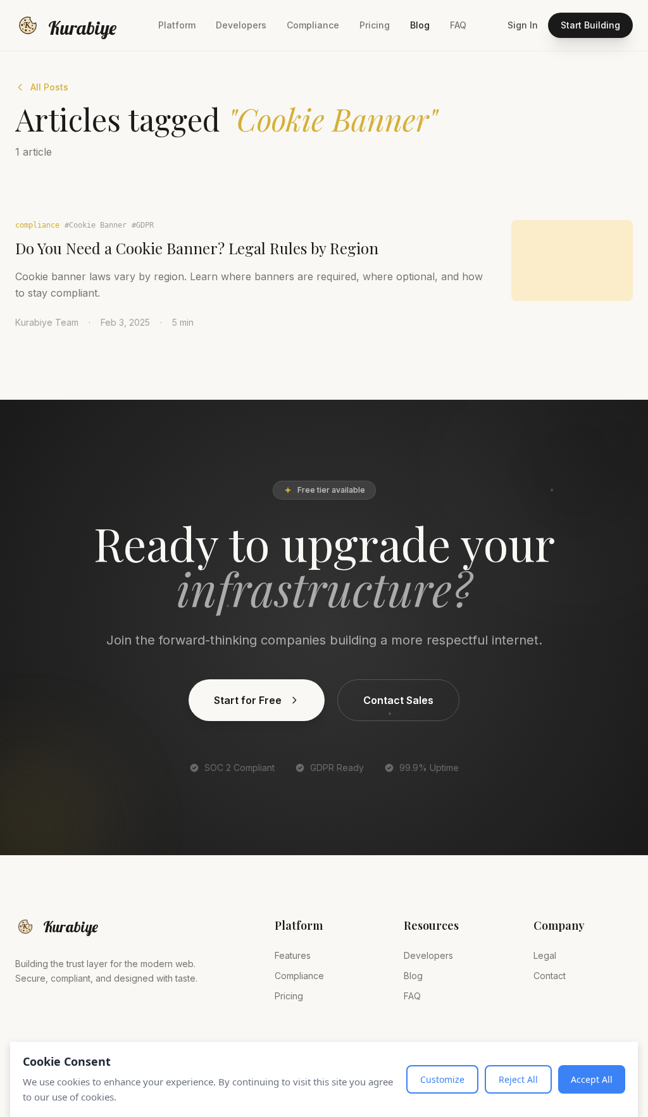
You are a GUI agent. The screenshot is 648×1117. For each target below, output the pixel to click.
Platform (177, 25)
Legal (544, 955)
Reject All (518, 1079)
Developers (241, 25)
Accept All (592, 1079)
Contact (549, 975)
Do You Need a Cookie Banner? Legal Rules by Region (196, 248)
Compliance (313, 25)
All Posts (49, 87)
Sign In (523, 25)
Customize (442, 1079)
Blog (420, 25)
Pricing (374, 25)
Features (293, 955)
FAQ (458, 25)
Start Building (590, 25)
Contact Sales (398, 700)
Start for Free (248, 700)
